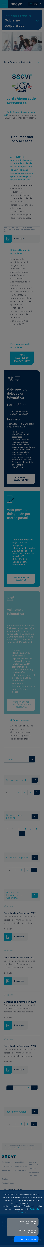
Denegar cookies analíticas (28, 1223)
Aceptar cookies (28, 1239)
